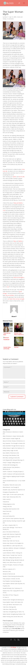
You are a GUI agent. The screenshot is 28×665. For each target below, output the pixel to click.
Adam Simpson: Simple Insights (11, 438)
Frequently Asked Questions (10, 509)
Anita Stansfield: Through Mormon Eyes (13, 446)
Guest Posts (6, 511)
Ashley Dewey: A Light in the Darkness (12, 448)
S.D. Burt (5, 597)
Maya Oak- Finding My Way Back (11, 557)
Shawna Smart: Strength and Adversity (12, 599)
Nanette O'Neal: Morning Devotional (12, 576)
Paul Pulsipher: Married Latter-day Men (12, 583)
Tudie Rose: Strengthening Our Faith (12, 611)
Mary (14, 241)
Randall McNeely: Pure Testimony (11, 588)
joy (8, 286)
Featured (5, 501)
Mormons (5, 571)
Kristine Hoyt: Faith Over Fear (10, 541)
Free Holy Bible (16, 628)
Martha (20, 241)
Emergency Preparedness (9, 492)
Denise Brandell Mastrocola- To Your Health (14, 480)
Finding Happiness (7, 504)
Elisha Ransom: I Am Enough (10, 487)
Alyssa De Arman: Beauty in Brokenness (13, 441)
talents (14, 176)
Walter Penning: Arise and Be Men (11, 616)
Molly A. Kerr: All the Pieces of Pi (11, 562)
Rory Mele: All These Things (10, 595)
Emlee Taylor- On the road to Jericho (12, 494)
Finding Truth (6, 506)
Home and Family (7, 516)
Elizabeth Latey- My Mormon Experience (13, 489)
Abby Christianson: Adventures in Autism (13, 432)
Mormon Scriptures (8, 569)
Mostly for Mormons (8, 574)
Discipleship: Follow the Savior (10, 485)
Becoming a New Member (9, 455)
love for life (21, 176)
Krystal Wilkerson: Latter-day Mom (11, 545)
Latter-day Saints (7, 550)
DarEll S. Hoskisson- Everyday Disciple (12, 471)
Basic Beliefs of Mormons (9, 453)
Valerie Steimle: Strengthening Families (12, 614)
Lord (4, 210)
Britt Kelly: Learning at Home (10, 458)
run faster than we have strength (16, 299)
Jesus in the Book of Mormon (10, 532)
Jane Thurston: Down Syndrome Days (12, 518)
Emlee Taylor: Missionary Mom (10, 497)
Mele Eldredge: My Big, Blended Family (12, 560)
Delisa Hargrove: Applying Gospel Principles (13, 476)
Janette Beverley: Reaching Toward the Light (14, 521)
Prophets (5, 586)
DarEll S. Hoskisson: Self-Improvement (12, 474)
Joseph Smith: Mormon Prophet (11, 534)
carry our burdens (9, 295)
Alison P (6, 17)
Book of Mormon (9, 626)
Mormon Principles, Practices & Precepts (13, 565)
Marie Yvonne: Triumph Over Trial (11, 555)
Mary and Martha (18, 203)
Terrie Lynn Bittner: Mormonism (11, 604)
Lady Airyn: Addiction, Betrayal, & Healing (13, 548)
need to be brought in (18, 277)
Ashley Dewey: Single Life (9, 450)
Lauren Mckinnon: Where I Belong (11, 553)
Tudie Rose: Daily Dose (9, 609)
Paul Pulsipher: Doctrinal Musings (11, 581)
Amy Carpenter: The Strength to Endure (13, 443)
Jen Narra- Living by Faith (9, 525)
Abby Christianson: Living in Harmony (12, 436)
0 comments (10, 19)
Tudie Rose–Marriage (8, 607)
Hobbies (5, 513)
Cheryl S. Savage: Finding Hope (10, 462)
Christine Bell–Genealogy (9, 465)
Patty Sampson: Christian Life (10, 578)
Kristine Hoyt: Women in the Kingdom (12, 543)
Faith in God (6, 499)
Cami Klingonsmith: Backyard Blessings (12, 460)
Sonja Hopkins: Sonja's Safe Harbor (12, 602)
